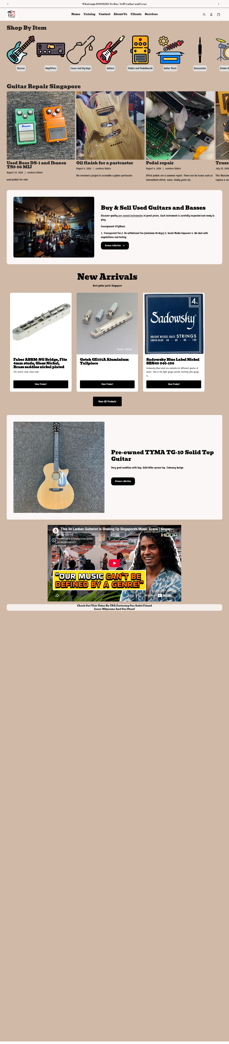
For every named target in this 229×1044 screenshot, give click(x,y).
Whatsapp (88, 4)
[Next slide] (218, 4)
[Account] (211, 14)
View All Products (107, 401)
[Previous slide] (8, 4)
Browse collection (123, 481)
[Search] (204, 14)
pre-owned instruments (130, 215)
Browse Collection (113, 245)
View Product (41, 384)
